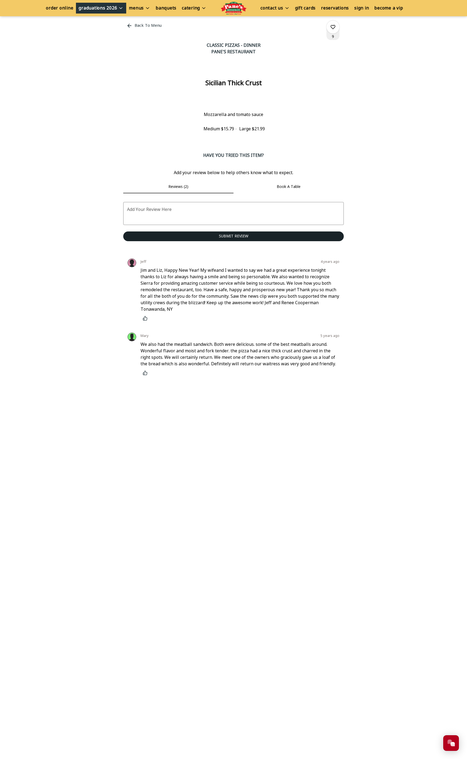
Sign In (361, 8)
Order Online (59, 8)
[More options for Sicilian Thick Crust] (332, 27)
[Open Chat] (451, 743)
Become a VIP (388, 8)
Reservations (335, 8)
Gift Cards (305, 8)
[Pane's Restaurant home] (233, 8)
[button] (101, 8)
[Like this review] (146, 318)
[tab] (178, 186)
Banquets (166, 8)
